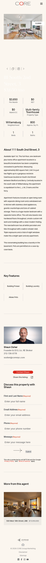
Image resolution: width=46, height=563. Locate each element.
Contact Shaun (23, 372)
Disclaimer (23, 552)
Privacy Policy (9, 461)
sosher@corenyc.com (14, 358)
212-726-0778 (10, 354)
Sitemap (23, 556)
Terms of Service (24, 461)
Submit (28, 452)
